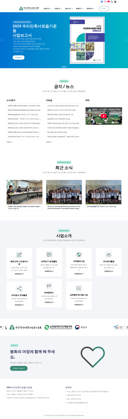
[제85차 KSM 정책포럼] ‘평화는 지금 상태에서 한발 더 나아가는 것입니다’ (24, 207)
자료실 (49, 100)
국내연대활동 (109, 261)
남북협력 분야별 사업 (79, 295)
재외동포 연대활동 (19, 295)
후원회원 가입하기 (19, 368)
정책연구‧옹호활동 (49, 261)
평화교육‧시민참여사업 (19, 262)
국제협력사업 (79, 261)
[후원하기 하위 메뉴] (83, 8)
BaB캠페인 (49, 292)
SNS (87, 100)
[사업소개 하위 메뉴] (61, 8)
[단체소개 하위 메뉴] (50, 8)
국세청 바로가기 (31, 398)
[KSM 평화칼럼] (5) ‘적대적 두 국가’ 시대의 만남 (101, 206)
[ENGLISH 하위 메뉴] (93, 8)
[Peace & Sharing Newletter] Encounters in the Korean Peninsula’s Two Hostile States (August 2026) (64, 208)
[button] (1, 40)
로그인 (104, 9)
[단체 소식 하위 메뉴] (72, 8)
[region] (64, 40)
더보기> (9, 142)
